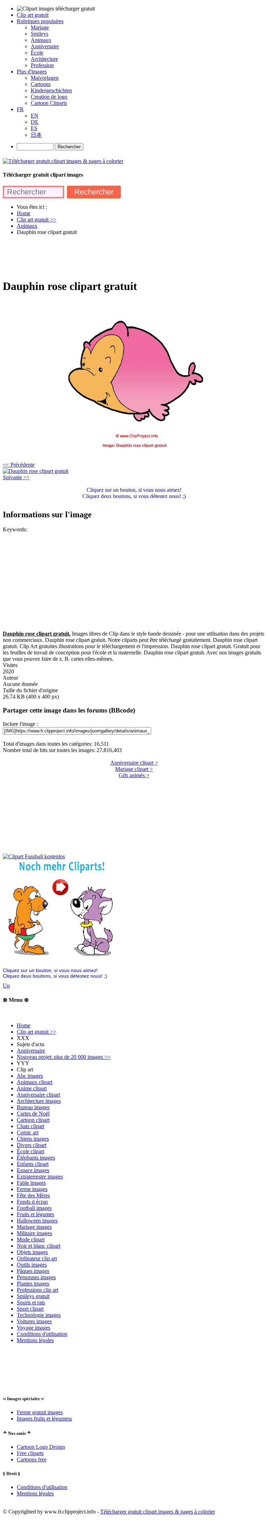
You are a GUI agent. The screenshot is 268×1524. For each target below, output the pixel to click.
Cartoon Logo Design (41, 1447)
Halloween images (37, 1221)
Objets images (32, 1252)
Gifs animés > (134, 775)
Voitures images (34, 1321)
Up (6, 985)
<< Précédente (19, 465)
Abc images (30, 1076)
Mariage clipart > (134, 769)
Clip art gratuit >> (36, 1032)
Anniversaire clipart (38, 1095)
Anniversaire (31, 1051)
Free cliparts (30, 1453)
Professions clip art (37, 1290)
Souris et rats (31, 1302)
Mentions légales (35, 1340)
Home (23, 1025)
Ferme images (32, 1189)
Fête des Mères (33, 1195)
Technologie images (39, 1315)
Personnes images (36, 1277)
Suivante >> (16, 477)
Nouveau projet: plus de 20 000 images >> (64, 1057)
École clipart (30, 1151)
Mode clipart (31, 1239)
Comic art (27, 1132)
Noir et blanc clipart (38, 1246)
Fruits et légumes (35, 1214)
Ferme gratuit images (40, 1412)
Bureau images (33, 1107)
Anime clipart (32, 1088)
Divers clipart (31, 1145)
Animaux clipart (34, 1082)
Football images (34, 1208)
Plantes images (33, 1283)
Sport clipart (30, 1309)
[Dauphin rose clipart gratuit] (35, 471)
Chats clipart (30, 1126)
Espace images (33, 1170)
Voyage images (33, 1328)
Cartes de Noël (33, 1114)
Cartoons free (31, 1459)
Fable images (31, 1183)
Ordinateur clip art (37, 1258)
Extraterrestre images (40, 1176)
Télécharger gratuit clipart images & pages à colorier (157, 1512)
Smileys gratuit (33, 1296)
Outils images (32, 1265)
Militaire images (34, 1233)
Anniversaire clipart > (134, 763)
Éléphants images (36, 1158)
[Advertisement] (130, 256)
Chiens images (33, 1139)
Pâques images (33, 1271)
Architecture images (39, 1101)
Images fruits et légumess (44, 1419)
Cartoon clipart (33, 1120)
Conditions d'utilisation (42, 1334)
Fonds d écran (32, 1202)
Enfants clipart (33, 1164)
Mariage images (34, 1227)
